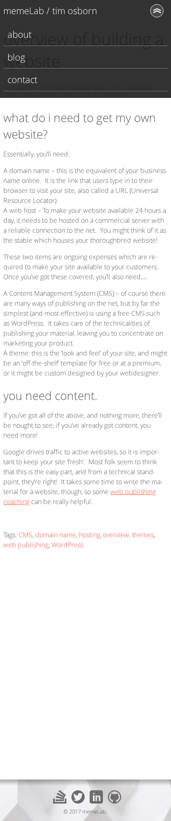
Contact (22, 79)
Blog (16, 57)
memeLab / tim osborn (50, 10)
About (19, 34)
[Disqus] (85, 660)
